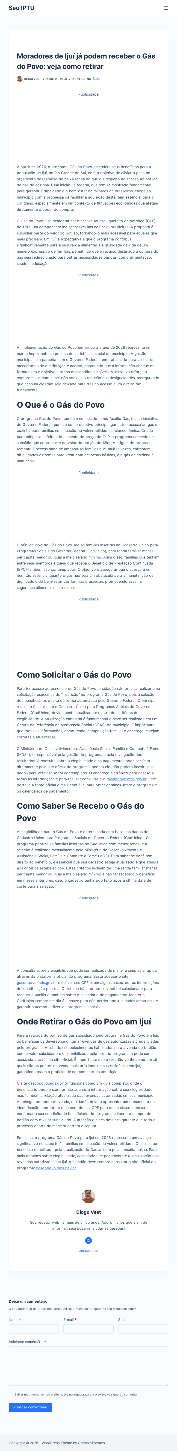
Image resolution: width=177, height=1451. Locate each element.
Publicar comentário (30, 1407)
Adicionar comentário (27, 1342)
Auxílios (78, 79)
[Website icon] (88, 1240)
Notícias (93, 79)
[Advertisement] (88, 129)
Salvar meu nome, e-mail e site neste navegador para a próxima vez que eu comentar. (77, 1394)
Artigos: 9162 (88, 1250)
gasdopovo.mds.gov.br (126, 779)
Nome (15, 1319)
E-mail (69, 1319)
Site (121, 1319)
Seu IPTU (21, 7)
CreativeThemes (91, 1443)
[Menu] (166, 8)
